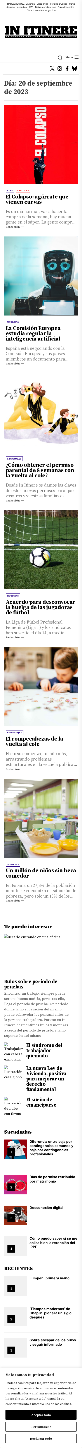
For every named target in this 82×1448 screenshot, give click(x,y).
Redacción (13, 227)
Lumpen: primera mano (50, 1278)
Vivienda (30, 3)
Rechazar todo (41, 1438)
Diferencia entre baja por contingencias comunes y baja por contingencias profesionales (51, 1147)
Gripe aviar (42, 3)
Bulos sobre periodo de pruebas (31, 984)
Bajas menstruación (45, 7)
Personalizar (41, 1427)
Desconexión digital (46, 1207)
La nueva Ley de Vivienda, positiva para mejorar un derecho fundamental (46, 1079)
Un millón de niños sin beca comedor (41, 873)
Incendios (22, 7)
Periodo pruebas (58, 3)
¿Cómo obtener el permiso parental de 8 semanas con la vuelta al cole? (40, 470)
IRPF (31, 7)
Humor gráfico (48, 10)
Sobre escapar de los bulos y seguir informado (53, 1342)
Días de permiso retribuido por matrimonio (52, 1179)
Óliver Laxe (32, 10)
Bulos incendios (66, 7)
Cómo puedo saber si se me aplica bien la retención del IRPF (53, 1242)
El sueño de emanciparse (41, 1102)
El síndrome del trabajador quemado (44, 1050)
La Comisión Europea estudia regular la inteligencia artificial (33, 333)
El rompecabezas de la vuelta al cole (34, 741)
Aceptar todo (41, 1415)
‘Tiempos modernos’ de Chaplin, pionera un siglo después (51, 1313)
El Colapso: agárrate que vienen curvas (37, 199)
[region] (41, 1408)
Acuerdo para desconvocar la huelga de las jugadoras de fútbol (40, 607)
